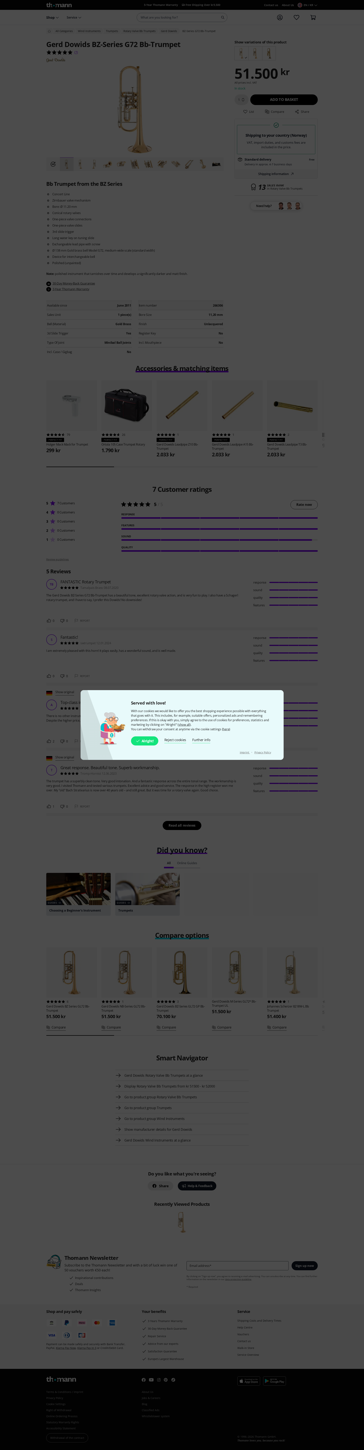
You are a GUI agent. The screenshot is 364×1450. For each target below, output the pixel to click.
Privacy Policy (262, 752)
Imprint (245, 752)
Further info (201, 740)
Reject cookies (175, 740)
